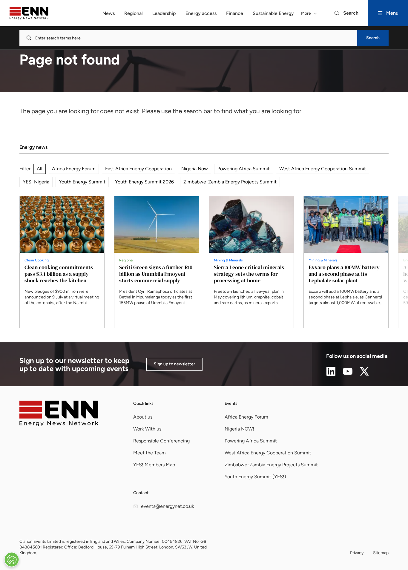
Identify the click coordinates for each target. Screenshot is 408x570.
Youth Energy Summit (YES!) (255, 476)
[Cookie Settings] (11, 559)
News (108, 13)
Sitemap (381, 552)
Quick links (143, 403)
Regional (133, 13)
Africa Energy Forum (74, 168)
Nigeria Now (194, 168)
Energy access (201, 13)
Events (231, 403)
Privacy (356, 552)
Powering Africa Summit (243, 168)
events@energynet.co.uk (167, 506)
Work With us (147, 429)
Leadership (164, 13)
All (39, 168)
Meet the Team (149, 453)
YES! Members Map (154, 465)
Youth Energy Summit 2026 (144, 182)
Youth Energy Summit (82, 182)
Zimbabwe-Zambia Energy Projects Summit (230, 182)
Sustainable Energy (273, 13)
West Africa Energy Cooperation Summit (322, 168)
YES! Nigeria (36, 182)
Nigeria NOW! (239, 429)
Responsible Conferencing (161, 441)
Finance (234, 13)
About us (142, 417)
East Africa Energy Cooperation (138, 168)
